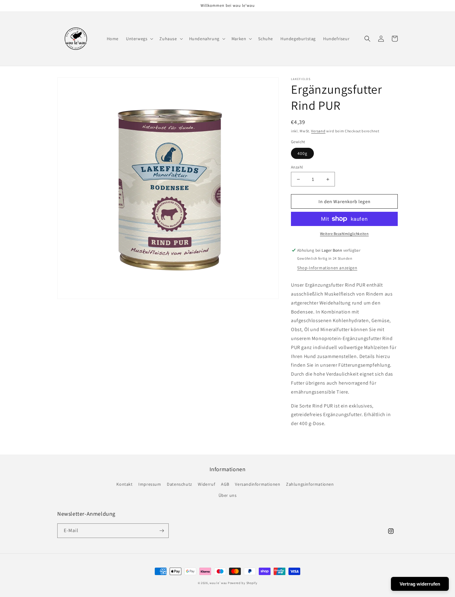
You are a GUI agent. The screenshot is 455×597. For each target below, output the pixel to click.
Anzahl (297, 167)
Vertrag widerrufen (420, 583)
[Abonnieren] (161, 530)
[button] (139, 38)
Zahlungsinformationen (310, 484)
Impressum (149, 484)
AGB (225, 484)
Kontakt (124, 484)
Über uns (228, 495)
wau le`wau (218, 583)
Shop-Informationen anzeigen (327, 268)
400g (302, 153)
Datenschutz (179, 484)
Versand (318, 131)
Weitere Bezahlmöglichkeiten (344, 233)
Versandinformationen (257, 484)
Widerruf (206, 484)
